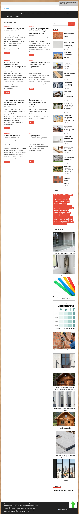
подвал (55, 217)
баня (60, 194)
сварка (60, 219)
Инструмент (58, 13)
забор (60, 203)
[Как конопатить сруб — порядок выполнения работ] (58, 152)
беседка (70, 194)
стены (70, 219)
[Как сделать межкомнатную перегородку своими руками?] (58, 142)
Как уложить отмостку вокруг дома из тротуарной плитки (65, 456)
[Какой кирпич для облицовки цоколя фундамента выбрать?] (58, 182)
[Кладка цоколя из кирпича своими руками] (58, 38)
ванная (55, 196)
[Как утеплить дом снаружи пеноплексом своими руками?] (58, 47)
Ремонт (16, 13)
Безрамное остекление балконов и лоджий (66, 253)
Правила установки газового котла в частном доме (65, 409)
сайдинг (56, 219)
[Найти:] (64, 24)
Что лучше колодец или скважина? (65, 303)
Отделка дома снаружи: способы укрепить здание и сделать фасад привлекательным (66, 388)
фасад (60, 221)
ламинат (65, 208)
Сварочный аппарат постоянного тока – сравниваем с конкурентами (15, 65)
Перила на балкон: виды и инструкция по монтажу (65, 369)
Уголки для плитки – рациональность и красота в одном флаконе (65, 297)
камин (64, 203)
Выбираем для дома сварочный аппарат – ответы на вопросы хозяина (14, 138)
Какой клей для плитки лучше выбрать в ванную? (66, 329)
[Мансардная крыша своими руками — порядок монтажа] (58, 58)
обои (60, 212)
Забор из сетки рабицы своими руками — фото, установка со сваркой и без (68, 107)
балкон (55, 194)
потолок (64, 217)
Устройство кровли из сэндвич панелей (69, 65)
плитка (67, 214)
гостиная (56, 201)
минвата (56, 212)
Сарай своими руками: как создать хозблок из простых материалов (65, 427)
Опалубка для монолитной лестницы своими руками (65, 350)
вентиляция (61, 196)
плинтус (62, 214)
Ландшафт (9, 16)
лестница (71, 208)
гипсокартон (65, 199)
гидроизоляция (57, 199)
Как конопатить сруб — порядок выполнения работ (69, 148)
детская (56, 203)
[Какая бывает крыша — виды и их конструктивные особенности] (58, 97)
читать (7, 52)
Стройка (8, 13)
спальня (66, 219)
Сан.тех (39, 13)
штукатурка (63, 223)
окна (64, 212)
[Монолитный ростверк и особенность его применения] (58, 172)
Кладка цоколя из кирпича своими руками (69, 35)
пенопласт (56, 214)
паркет (68, 212)
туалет (55, 221)
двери (67, 201)
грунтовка (62, 201)
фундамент (66, 221)
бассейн (64, 194)
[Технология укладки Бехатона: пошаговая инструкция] (58, 77)
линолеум (56, 210)
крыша (55, 208)
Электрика (31, 13)
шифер (72, 221)
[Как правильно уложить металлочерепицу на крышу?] (58, 131)
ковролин (64, 205)
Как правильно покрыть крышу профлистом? (68, 84)
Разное (17, 16)
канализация (57, 205)
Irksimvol (6, 8)
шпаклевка (56, 223)
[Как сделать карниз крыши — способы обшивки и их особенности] (58, 121)
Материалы (48, 13)
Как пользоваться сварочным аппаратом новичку (37, 102)
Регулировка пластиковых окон (66, 275)
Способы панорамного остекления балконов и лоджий (66, 479)
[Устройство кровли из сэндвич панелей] (58, 68)
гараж (67, 196)
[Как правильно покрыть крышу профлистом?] (58, 88)
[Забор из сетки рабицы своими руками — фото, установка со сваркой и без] (58, 109)
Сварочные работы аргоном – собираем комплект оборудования (39, 65)
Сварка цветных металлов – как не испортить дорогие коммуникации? (15, 102)
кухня (60, 208)
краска (69, 205)
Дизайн (23, 13)
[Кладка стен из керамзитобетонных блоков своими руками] (58, 161)
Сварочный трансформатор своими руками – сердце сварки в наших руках (39, 31)
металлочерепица (64, 210)
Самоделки (67, 13)
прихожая (70, 217)
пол (59, 217)
